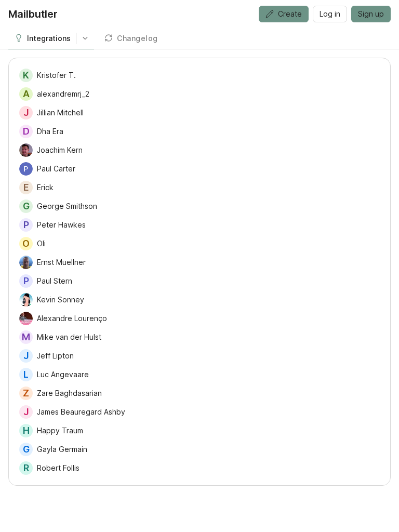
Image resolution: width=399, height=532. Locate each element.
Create (290, 13)
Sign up (371, 13)
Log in (330, 13)
